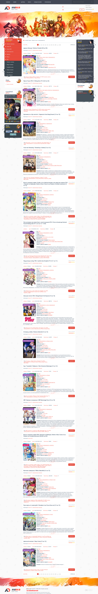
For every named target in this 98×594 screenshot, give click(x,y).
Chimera (29, 53)
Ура (33, 142)
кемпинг (32, 569)
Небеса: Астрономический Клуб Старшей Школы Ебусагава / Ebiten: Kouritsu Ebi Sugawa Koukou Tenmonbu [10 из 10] (85, 77)
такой (47, 256)
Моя (33, 256)
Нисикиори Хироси (44, 129)
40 (54, 228)
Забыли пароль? (89, 7)
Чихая (30, 109)
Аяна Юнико (51, 312)
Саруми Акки (51, 486)
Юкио (50, 277)
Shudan (26, 218)
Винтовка (28, 500)
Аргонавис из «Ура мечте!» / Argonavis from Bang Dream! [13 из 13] (41, 114)
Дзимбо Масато (44, 556)
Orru (43, 203)
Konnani (35, 255)
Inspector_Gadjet (53, 165)
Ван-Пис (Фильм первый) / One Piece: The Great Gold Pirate (85, 52)
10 (55, 44)
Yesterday (33, 177)
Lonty (49, 168)
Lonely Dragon (50, 98)
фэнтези (52, 194)
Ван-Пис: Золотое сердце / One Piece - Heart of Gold (85, 46)
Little (48, 255)
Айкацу (30, 76)
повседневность (51, 57)
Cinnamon (41, 396)
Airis (45, 383)
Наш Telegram (10, 75)
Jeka (41, 280)
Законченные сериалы (37, 50)
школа (44, 57)
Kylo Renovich (45, 130)
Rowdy (49, 244)
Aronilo (52, 559)
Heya (35, 569)
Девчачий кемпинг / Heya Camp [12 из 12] (34, 541)
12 (59, 44)
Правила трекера (10, 62)
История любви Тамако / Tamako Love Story (85, 72)
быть (45, 256)
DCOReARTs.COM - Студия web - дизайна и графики (89, 590)
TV (40, 76)
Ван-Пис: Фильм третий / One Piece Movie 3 (85, 69)
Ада (34, 290)
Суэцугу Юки (51, 97)
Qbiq (56, 523)
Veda (53, 130)
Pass (45, 430)
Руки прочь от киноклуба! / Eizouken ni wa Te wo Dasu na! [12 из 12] (41, 505)
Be (26, 256)
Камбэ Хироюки (44, 238)
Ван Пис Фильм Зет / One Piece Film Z (85, 66)
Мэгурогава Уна (52, 382)
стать (41, 216)
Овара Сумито (51, 521)
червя (35, 216)
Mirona (48, 165)
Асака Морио (43, 95)
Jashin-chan (37, 290)
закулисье (35, 430)
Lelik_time (44, 523)
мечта (31, 327)
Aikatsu (34, 76)
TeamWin (50, 281)
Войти (82, 9)
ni (44, 217)
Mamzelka (55, 98)
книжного (31, 216)
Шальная (28, 327)
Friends (37, 76)
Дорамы (8, 54)
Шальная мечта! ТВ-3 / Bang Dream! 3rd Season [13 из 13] (39, 296)
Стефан (49, 130)
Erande (31, 218)
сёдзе (47, 57)
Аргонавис (28, 142)
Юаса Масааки (43, 520)
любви (31, 361)
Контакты (14, 581)
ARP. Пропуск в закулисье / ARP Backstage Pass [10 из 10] (39, 400)
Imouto (30, 255)
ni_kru (49, 132)
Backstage (42, 430)
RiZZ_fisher (53, 349)
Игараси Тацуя (43, 63)
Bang (45, 142)
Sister (50, 255)
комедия (41, 194)
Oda (38, 396)
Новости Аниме (10, 69)
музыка (40, 57)
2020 (39, 122)
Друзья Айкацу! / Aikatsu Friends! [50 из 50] (35, 48)
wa (24, 218)
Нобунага (35, 396)
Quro (50, 348)
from (43, 142)
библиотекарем (46, 216)
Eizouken (39, 536)
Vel (50, 241)
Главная (7, 583)
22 (57, 190)
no (35, 217)
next (93, 45)
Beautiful (40, 500)
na (50, 536)
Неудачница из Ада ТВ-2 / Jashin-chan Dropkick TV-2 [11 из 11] (40, 261)
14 (57, 53)
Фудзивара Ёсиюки (44, 162)
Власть (27, 216)
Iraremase (35, 218)
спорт (43, 90)
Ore (26, 255)
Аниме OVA (9, 49)
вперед (72, 45)
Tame (49, 217)
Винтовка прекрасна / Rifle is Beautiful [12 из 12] (36, 470)
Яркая (27, 109)
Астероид (28, 361)
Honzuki (33, 217)
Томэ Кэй (50, 164)
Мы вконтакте (10, 72)
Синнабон (30, 396)
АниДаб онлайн (10, 67)
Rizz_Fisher (44, 165)
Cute (31, 256)
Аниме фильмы (10, 51)
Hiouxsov (42, 242)
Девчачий (28, 569)
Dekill (49, 352)
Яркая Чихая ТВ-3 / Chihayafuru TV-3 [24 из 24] (36, 81)
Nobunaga (46, 396)
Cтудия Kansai (45, 65)
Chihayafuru (34, 109)
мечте (35, 142)
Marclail (47, 257)
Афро (50, 557)
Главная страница (10, 43)
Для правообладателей (32, 590)
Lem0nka (44, 241)
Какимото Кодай (44, 310)
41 (57, 510)
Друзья (27, 76)
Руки (27, 536)
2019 (39, 88)
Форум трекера (10, 64)
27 (57, 152)
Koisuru (35, 361)
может (42, 256)
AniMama (42, 351)
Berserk (45, 203)
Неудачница (28, 290)
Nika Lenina (44, 98)
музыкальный (49, 123)
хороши (29, 217)
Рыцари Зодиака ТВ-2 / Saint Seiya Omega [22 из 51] (85, 81)
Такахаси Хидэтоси (44, 381)
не (39, 256)
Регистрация (88, 5)
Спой (27, 177)
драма (46, 90)
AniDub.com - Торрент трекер (12, 8)
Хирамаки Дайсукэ (44, 346)
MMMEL (42, 560)
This (28, 256)
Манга (8, 56)
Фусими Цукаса (52, 240)
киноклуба (35, 536)
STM (55, 67)
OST (7, 59)
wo (46, 536)
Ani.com (28, 588)
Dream (48, 142)
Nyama (49, 204)
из (31, 142)
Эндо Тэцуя (43, 415)
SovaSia (46, 559)
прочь (29, 536)
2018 (39, 55)
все (50, 216)
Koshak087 (50, 315)
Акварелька (53, 488)
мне (29, 177)
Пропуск (30, 430)
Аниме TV (30, 50)
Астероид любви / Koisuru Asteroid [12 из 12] (35, 332)
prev (93, 47)
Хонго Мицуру (43, 200)
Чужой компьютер (89, 9)
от (31, 536)
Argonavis (39, 142)
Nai (44, 255)
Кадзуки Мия (51, 201)
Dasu (48, 536)
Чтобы (38, 216)
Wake (42, 255)
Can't (25, 256)
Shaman (43, 416)
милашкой (26, 257)
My (45, 255)
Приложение (44, 581)
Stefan (50, 416)
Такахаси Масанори (44, 485)
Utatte (41, 177)
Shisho (42, 217)
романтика (50, 90)
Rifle (36, 500)
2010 (39, 231)
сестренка (36, 256)
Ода (27, 396)
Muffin (47, 416)
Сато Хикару (43, 275)
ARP (27, 430)
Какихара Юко (51, 64)
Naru (47, 217)
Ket (47, 241)
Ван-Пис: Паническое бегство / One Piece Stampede (85, 49)
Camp (38, 569)
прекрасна (32, 500)
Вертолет (42, 100)
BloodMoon (43, 524)
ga (32, 255)
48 (57, 86)
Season (42, 327)
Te (44, 536)
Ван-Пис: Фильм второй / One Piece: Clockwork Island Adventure (85, 62)
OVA (38, 466)
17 (58, 475)
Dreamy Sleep (60, 241)
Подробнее (71, 76)
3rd (39, 327)
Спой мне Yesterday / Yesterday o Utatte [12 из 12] (37, 147)
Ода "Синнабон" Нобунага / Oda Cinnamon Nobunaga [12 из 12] (40, 366)
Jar (52, 416)
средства (26, 217)
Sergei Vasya (54, 241)
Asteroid (38, 361)
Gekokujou (39, 217)
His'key (49, 101)
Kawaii (39, 255)
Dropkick (41, 290)
